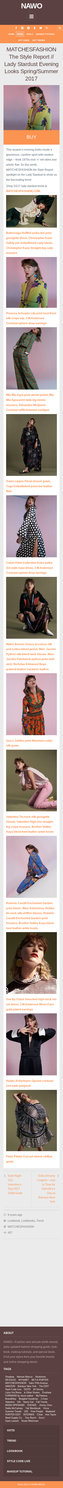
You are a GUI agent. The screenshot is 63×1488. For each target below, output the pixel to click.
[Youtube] (47, 28)
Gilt (19, 1402)
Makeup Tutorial (45, 34)
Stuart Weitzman (29, 1421)
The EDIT (44, 1386)
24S (26, 1411)
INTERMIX (28, 1414)
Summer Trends (13, 1411)
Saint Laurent (12, 1421)
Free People (37, 1411)
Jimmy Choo (45, 1405)
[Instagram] (22, 28)
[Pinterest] (28, 28)
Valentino (10, 1402)
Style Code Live (13, 1389)
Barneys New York (27, 1386)
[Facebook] (16, 28)
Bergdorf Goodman (28, 1399)
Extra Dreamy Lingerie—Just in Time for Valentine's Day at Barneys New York (46, 1188)
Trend (20, 34)
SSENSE (32, 1405)
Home (11, 34)
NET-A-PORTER (39, 1380)
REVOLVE (10, 1380)
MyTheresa (41, 1396)
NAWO (31, 6)
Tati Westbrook (33, 1408)
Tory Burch (30, 1418)
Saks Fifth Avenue (38, 1383)
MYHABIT (24, 1380)
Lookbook (14, 1220)
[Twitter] (41, 28)
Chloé (40, 1414)
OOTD (27, 1389)
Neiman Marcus (25, 1377)
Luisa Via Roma (13, 1392)
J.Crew (44, 1399)
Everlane (46, 1392)
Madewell (50, 1411)
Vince (46, 1408)
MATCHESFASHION (21, 1226)
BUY (31, 137)
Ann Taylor (50, 1414)
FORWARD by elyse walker (19, 1396)
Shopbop (9, 1377)
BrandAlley (10, 1399)
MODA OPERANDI (14, 1405)
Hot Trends (38, 40)
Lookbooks (28, 1220)
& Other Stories (32, 1392)
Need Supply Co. (13, 1418)
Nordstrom (40, 1377)
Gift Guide (23, 40)
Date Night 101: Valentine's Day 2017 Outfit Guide (15, 1184)
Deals (29, 34)
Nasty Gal (28, 1402)
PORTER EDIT (13, 1414)
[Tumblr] (34, 28)
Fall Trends (41, 1402)
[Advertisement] (31, 1287)
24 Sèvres (38, 1389)
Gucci (42, 1418)
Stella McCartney (14, 1408)
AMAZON (10, 1386)
